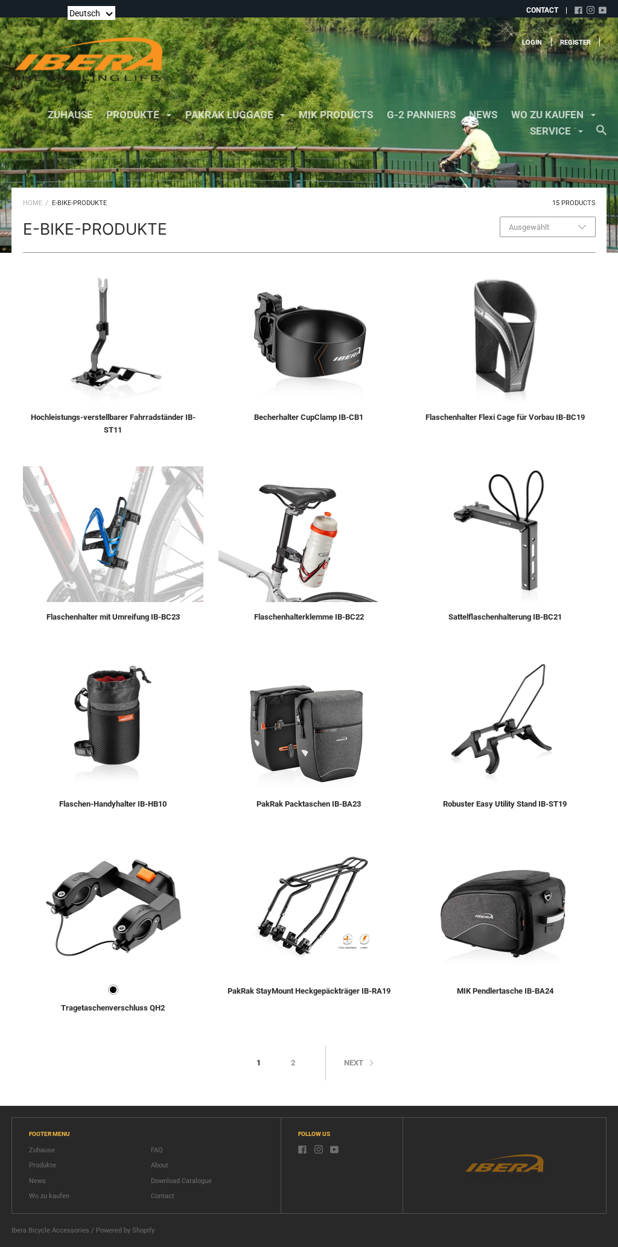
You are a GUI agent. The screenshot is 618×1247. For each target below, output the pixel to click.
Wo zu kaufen (49, 1196)
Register (575, 42)
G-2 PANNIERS (421, 115)
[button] (91, 13)
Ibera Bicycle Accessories (50, 1230)
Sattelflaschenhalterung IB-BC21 (505, 616)
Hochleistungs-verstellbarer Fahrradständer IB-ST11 (113, 423)
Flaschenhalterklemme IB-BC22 (309, 616)
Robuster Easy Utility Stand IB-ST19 (505, 803)
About (159, 1165)
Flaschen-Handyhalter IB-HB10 (113, 803)
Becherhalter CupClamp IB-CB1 (308, 417)
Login (532, 42)
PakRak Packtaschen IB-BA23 (308, 803)
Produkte (42, 1165)
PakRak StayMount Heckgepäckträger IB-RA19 (309, 990)
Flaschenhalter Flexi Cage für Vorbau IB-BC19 (505, 417)
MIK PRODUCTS (336, 115)
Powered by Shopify (125, 1230)
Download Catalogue (181, 1181)
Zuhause (70, 115)
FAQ (157, 1150)
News (483, 115)
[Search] (601, 135)
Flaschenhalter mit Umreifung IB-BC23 (113, 616)
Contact (162, 1196)
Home (32, 203)
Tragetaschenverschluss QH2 (113, 1007)
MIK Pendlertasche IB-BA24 (505, 990)
